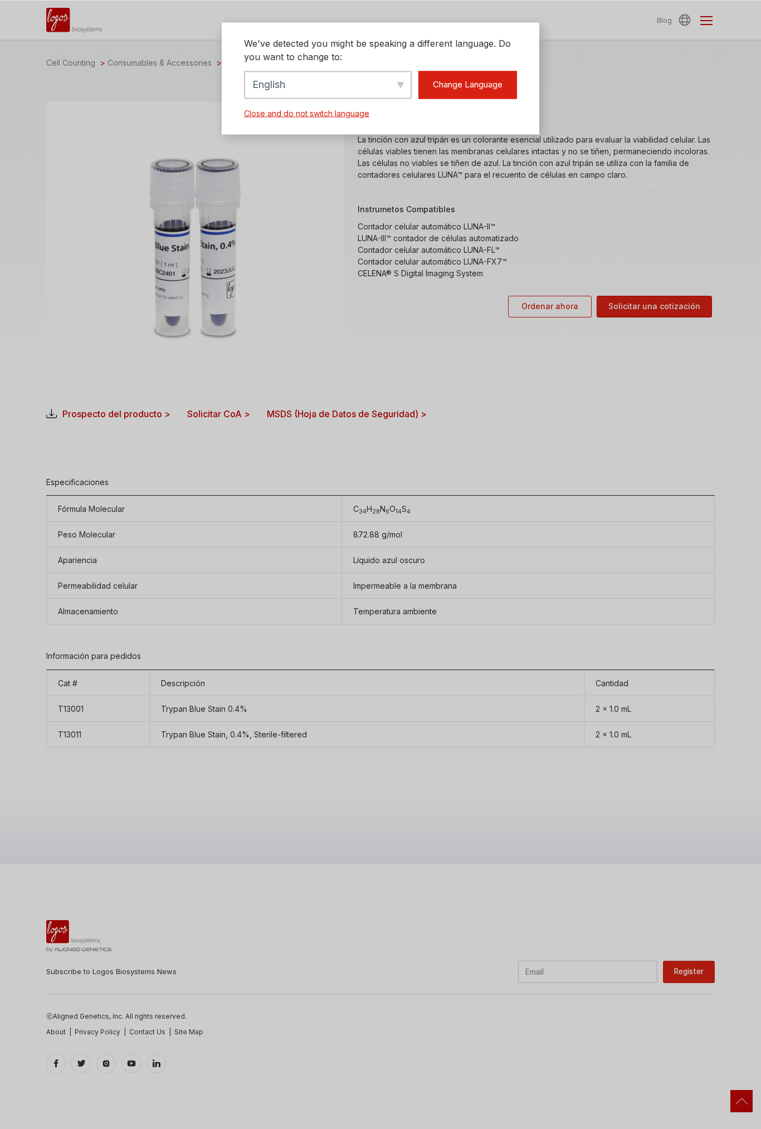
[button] (686, 20)
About (56, 1032)
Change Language (468, 84)
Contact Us (147, 1032)
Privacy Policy (97, 1032)
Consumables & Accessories (160, 62)
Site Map (188, 1032)
